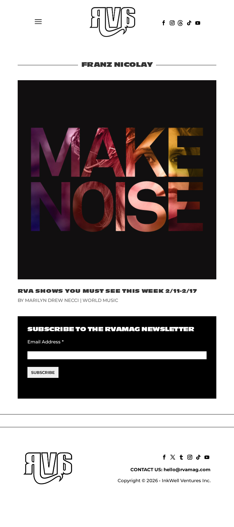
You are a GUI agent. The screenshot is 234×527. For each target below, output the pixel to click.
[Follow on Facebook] (163, 22)
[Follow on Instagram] (171, 22)
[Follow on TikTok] (188, 22)
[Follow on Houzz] (180, 22)
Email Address (45, 342)
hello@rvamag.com (187, 469)
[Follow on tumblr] (180, 456)
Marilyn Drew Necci (52, 300)
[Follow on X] (172, 456)
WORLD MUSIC (100, 300)
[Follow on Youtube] (197, 22)
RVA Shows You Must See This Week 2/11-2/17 (107, 291)
